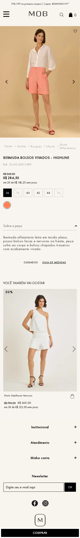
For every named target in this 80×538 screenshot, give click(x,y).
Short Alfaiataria (68, 146)
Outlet (21, 146)
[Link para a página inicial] (8, 146)
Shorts (50, 146)
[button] (61, 15)
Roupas (36, 146)
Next (73, 82)
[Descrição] (40, 227)
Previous (7, 82)
